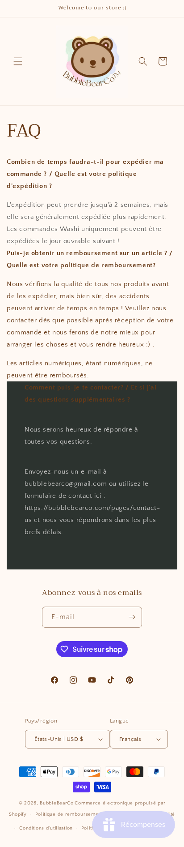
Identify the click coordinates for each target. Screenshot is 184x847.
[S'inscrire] (132, 617)
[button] (18, 61)
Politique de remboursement (69, 814)
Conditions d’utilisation (46, 828)
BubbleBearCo (56, 803)
